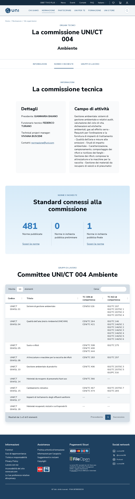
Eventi (72, 2)
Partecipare (64, 10)
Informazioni (40, 64)
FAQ (92, 2)
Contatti (82, 2)
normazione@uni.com (42, 142)
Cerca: (96, 289)
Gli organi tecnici (30, 21)
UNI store (109, 10)
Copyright (41, 461)
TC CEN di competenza (89, 298)
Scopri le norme (31, 243)
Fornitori (9, 449)
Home (7, 21)
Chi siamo (34, 10)
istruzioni (74, 471)
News (63, 2)
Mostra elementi (20, 289)
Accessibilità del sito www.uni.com (15, 470)
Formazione (94, 10)
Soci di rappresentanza (15, 453)
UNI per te (79, 10)
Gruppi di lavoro (90, 64)
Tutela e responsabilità (16, 457)
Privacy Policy (11, 461)
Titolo (30, 298)
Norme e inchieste (64, 64)
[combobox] (103, 3)
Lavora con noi (11, 464)
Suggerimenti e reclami (48, 457)
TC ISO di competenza (113, 298)
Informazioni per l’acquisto (49, 453)
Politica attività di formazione (50, 449)
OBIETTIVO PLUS (47, 2)
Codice (11, 298)
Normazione (48, 10)
